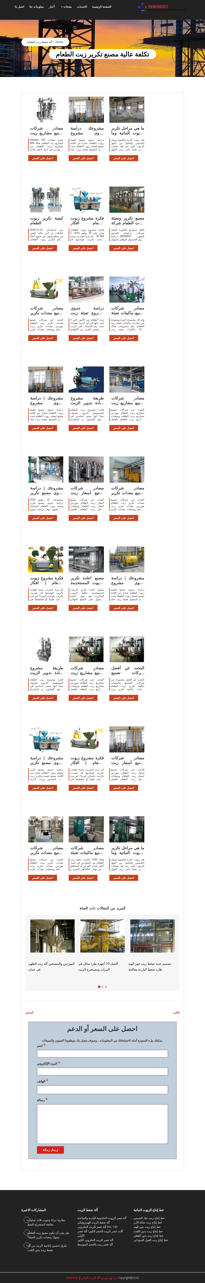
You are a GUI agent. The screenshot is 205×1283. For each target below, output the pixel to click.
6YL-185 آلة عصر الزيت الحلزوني (97, 1227)
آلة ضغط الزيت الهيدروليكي (93, 1222)
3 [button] (106, 987)
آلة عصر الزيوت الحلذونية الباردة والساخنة (101, 1218)
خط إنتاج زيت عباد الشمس (149, 1218)
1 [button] (99, 987)
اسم (41, 1045)
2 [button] (102, 987)
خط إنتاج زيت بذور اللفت (148, 1231)
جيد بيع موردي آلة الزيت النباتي (98, 1278)
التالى (176, 1012)
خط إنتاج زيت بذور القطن (149, 1235)
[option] (131, 945)
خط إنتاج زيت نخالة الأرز (148, 1222)
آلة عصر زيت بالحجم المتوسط (95, 1244)
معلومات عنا (36, 6)
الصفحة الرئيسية (101, 6)
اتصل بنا (19, 6)
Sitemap (72, 1278)
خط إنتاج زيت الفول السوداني (151, 1240)
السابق (29, 1012)
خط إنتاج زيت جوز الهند (147, 1227)
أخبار (52, 6)
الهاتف (42, 1080)
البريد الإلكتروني (48, 1063)
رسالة (42, 1099)
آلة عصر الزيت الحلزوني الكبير (95, 1240)
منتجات (67, 6)
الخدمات (82, 6)
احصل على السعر (42, 158)
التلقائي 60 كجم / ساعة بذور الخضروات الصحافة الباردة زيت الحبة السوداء (177, 969)
